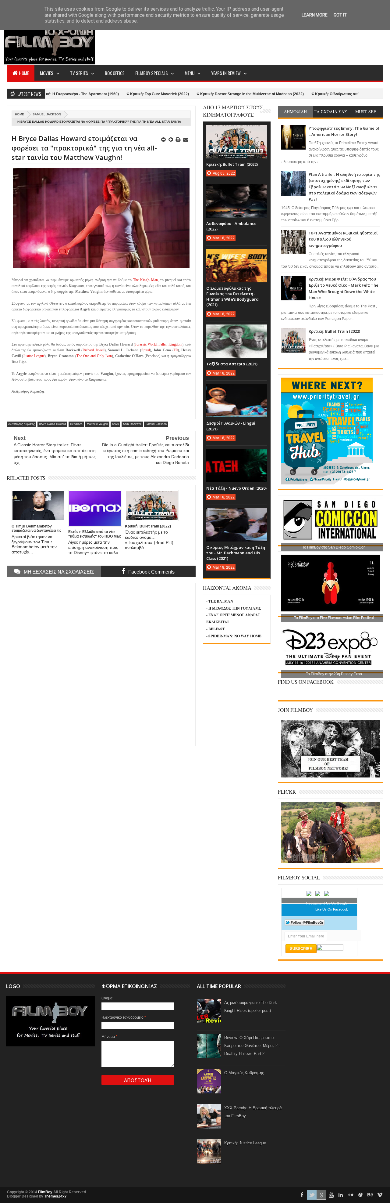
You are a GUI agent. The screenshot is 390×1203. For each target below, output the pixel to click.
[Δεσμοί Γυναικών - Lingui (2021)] (237, 390)
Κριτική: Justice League (245, 1143)
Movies (46, 73)
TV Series (79, 73)
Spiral (145, 350)
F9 (176, 350)
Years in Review (226, 73)
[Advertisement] (272, 41)
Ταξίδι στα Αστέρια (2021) (231, 364)
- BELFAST (215, 629)
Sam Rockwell (132, 424)
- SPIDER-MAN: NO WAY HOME (233, 636)
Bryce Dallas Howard (52, 424)
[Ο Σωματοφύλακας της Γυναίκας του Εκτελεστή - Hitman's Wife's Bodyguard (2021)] (237, 255)
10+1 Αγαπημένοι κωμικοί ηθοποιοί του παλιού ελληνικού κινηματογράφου (343, 239)
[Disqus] (101, 664)
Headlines (76, 424)
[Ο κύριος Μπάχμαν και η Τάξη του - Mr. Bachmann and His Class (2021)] (237, 514)
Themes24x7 (55, 1196)
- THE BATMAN (219, 601)
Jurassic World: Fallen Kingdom (158, 344)
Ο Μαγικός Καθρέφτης (244, 1073)
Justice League (33, 356)
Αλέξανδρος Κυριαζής (21, 424)
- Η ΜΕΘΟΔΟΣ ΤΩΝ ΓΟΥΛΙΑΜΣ (233, 608)
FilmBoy (45, 1192)
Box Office (114, 73)
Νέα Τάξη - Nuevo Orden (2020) (236, 488)
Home (24, 73)
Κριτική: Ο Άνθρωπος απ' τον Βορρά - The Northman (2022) (332, 94)
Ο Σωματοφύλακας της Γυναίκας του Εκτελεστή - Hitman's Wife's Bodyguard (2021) (232, 296)
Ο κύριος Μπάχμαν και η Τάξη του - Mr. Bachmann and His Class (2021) (235, 553)
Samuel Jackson (47, 114)
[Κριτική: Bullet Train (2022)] (237, 131)
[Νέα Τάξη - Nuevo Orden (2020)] (237, 455)
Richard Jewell (94, 350)
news (115, 424)
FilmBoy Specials (151, 73)
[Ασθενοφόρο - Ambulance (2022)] (237, 190)
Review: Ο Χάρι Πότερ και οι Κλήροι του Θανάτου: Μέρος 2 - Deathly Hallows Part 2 (252, 1045)
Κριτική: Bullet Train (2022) (334, 331)
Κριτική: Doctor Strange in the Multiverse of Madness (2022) (218, 94)
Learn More (315, 15)
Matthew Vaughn (97, 424)
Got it (340, 15)
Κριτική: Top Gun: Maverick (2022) (125, 94)
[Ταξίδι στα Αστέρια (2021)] (237, 330)
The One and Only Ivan (94, 356)
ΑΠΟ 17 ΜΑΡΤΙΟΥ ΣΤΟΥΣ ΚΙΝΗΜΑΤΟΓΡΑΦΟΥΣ (233, 111)
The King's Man (145, 280)
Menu (189, 73)
